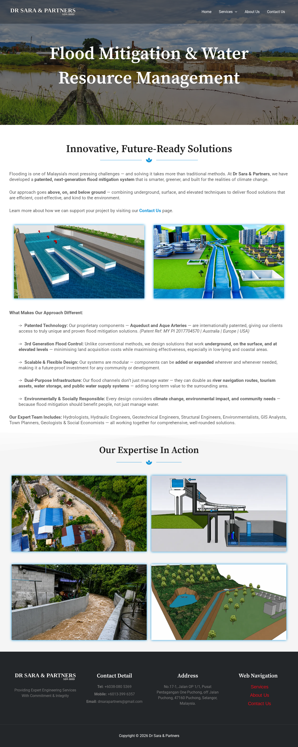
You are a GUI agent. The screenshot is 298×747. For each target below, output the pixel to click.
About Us (252, 12)
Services (226, 12)
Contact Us (276, 12)
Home (206, 12)
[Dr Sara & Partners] (42, 11)
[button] (235, 12)
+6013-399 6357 (121, 694)
